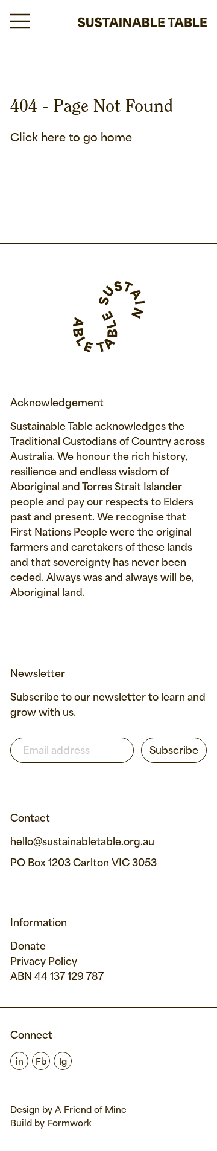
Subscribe (173, 751)
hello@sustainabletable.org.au (82, 842)
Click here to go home (71, 138)
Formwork (69, 1124)
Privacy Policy (43, 962)
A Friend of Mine (91, 1110)
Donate (28, 947)
